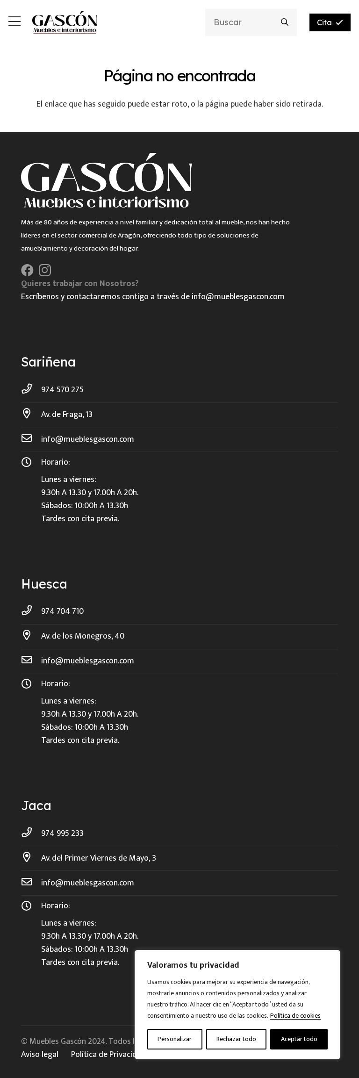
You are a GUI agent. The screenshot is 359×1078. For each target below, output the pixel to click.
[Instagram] (45, 271)
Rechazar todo (236, 1039)
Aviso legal (39, 1055)
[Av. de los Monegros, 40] (31, 636)
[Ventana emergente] (14, 22)
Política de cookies (295, 1015)
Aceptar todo (299, 1039)
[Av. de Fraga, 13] (31, 414)
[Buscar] (285, 22)
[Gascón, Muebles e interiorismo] (64, 22)
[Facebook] (27, 270)
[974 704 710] (31, 611)
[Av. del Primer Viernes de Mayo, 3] (31, 858)
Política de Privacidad (108, 1055)
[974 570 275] (31, 389)
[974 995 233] (31, 833)
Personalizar (175, 1039)
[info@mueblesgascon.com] (31, 439)
